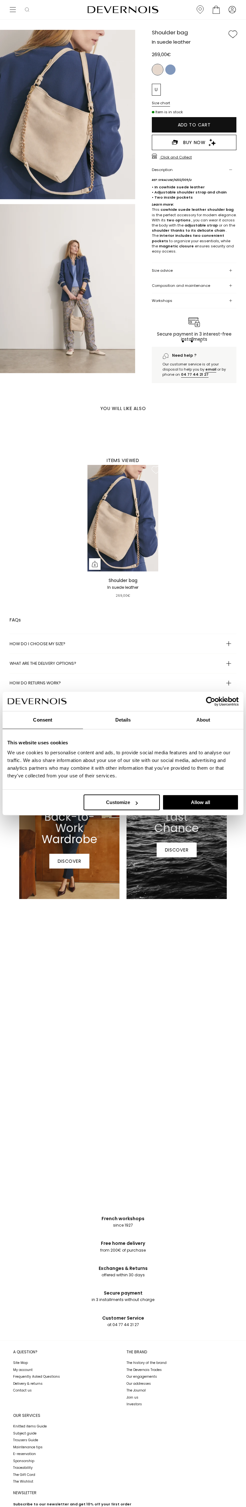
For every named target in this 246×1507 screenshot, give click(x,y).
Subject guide (25, 1433)
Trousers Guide (25, 1440)
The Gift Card (24, 1474)
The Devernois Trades (144, 1369)
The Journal (136, 1390)
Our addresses (139, 1383)
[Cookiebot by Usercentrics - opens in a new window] (211, 701)
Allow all (200, 802)
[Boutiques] (200, 9)
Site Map (20, 1362)
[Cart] (216, 9)
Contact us (22, 1390)
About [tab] (203, 720)
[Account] (232, 9)
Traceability (23, 1467)
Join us (132, 1397)
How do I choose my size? (37, 643)
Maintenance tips (28, 1447)
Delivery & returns (28, 1383)
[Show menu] (13, 9)
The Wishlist (23, 1481)
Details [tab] (123, 720)
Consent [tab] (42, 720)
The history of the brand (147, 1362)
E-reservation (24, 1453)
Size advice (162, 270)
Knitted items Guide (30, 1426)
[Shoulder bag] (122, 518)
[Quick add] (95, 564)
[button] (27, 9)
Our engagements (142, 1376)
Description (162, 169)
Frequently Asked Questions (36, 1376)
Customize (118, 802)
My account (23, 1369)
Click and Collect (176, 157)
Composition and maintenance (181, 285)
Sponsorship (23, 1461)
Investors (134, 1404)
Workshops (162, 300)
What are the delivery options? (43, 663)
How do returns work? (35, 683)
